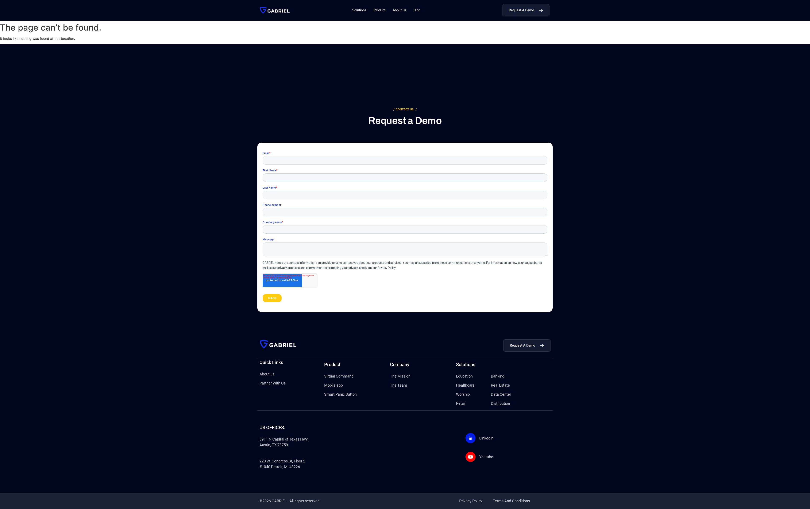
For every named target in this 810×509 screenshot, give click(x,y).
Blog (417, 10)
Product (379, 10)
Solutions (359, 10)
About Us (399, 10)
